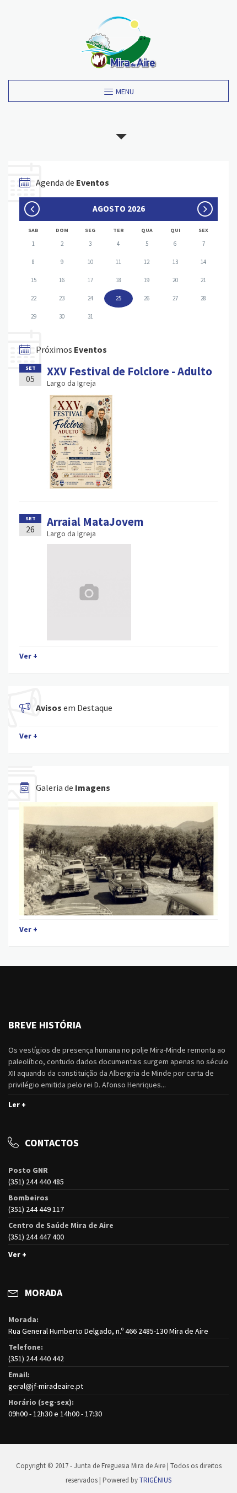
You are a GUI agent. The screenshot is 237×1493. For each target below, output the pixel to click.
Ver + (28, 656)
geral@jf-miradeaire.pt (45, 1386)
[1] (118, 858)
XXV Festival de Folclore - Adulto (129, 371)
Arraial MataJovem (95, 521)
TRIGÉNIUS (155, 1480)
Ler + (17, 1104)
